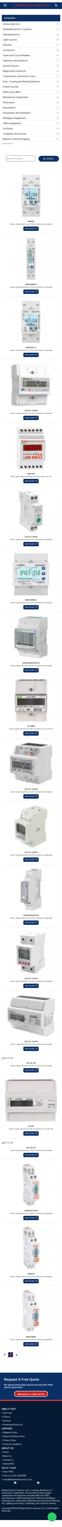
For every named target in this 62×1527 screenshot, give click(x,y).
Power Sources (11, 86)
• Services (6, 1420)
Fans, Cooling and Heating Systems (21, 81)
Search (49, 158)
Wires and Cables (12, 91)
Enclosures (8, 102)
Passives (7, 44)
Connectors (9, 50)
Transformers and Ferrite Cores (19, 76)
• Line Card (7, 1413)
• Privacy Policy (9, 1440)
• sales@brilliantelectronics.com (17, 1479)
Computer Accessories (14, 133)
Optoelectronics (11, 34)
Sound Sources (11, 65)
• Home (5, 1452)
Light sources (10, 39)
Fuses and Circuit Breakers (16, 55)
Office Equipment (12, 123)
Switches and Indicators (15, 60)
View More (30, 229)
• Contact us (7, 1460)
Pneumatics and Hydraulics (17, 112)
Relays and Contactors (14, 71)
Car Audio (8, 128)
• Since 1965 (7, 1471)
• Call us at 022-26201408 (14, 1475)
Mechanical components (15, 97)
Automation (9, 107)
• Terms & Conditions (12, 1444)
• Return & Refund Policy (13, 1436)
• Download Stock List (12, 1424)
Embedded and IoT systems (17, 29)
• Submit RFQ (8, 1464)
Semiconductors (11, 24)
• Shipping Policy (9, 1432)
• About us (7, 1456)
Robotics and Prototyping (16, 139)
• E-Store (6, 1416)
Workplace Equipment (14, 118)
